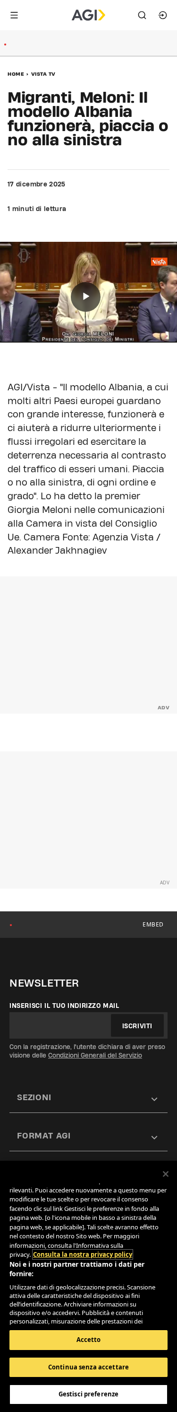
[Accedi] (163, 15)
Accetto (88, 1339)
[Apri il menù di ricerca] (142, 15)
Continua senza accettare (88, 1367)
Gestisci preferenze (88, 1394)
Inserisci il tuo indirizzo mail (64, 1005)
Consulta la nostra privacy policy (82, 1254)
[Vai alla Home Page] (88, 15)
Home (16, 74)
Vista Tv (43, 74)
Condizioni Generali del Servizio (95, 1055)
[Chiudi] (165, 1174)
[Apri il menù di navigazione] (14, 15)
